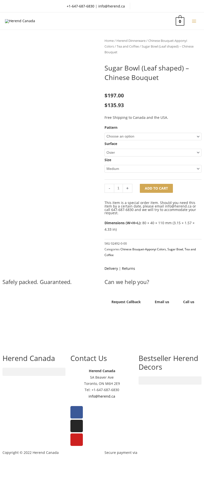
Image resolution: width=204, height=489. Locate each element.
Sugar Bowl (175, 249)
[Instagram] (76, 426)
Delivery (111, 268)
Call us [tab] (188, 301)
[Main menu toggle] (194, 21)
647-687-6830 (122, 209)
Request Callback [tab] (126, 301)
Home (109, 41)
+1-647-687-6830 (80, 6)
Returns (128, 268)
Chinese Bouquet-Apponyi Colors (143, 249)
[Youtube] (76, 439)
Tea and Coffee (128, 46)
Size (107, 159)
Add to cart (156, 188)
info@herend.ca (111, 6)
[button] (51, 321)
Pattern (110, 127)
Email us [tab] (162, 301)
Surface (110, 143)
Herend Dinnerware (131, 41)
